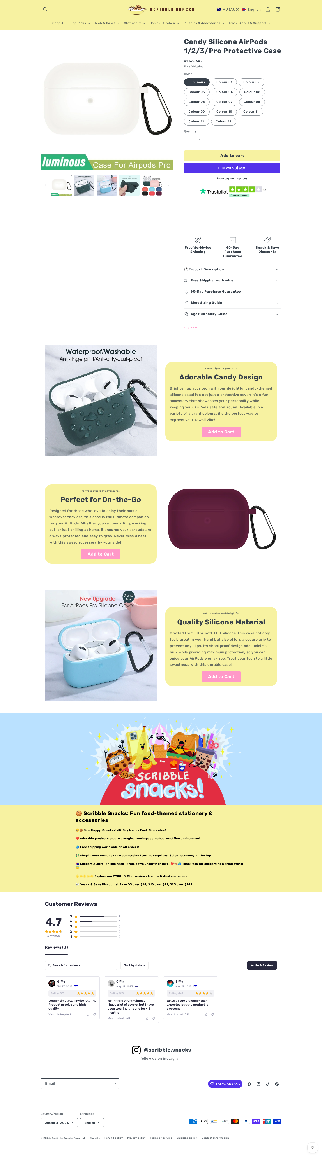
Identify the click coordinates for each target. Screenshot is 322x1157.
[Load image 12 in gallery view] (152, 185)
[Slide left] (45, 185)
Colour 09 (197, 112)
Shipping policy (187, 1137)
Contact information (215, 1137)
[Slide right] (168, 185)
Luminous (197, 82)
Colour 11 (250, 112)
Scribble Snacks (62, 1138)
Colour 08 (252, 102)
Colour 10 (224, 112)
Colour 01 (224, 82)
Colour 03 (197, 92)
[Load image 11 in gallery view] (129, 185)
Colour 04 (224, 92)
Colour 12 (196, 121)
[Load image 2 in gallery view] (84, 185)
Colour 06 (197, 102)
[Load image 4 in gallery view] (107, 185)
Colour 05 (252, 92)
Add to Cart (221, 431)
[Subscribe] (114, 1083)
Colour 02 (251, 82)
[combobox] (134, 965)
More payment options (232, 178)
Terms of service (161, 1137)
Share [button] (193, 328)
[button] (45, 9)
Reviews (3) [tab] (56, 947)
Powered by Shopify (87, 1138)
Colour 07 (224, 102)
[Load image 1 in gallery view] (61, 185)
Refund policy (113, 1137)
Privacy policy (136, 1137)
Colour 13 (224, 121)
